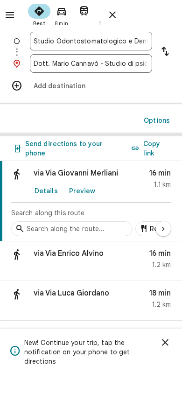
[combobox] (91, 41)
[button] (91, 261)
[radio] (39, 14)
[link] (91, 201)
